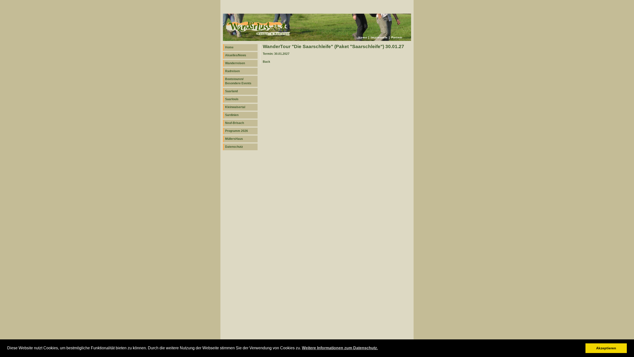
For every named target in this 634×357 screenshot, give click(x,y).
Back (266, 61)
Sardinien (231, 115)
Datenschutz (234, 147)
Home (362, 37)
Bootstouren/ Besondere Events (238, 81)
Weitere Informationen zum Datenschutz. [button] (340, 348)
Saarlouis (231, 99)
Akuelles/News (235, 55)
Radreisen (232, 71)
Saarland (231, 91)
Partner (396, 37)
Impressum (379, 37)
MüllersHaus (234, 139)
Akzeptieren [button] (606, 348)
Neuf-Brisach (234, 123)
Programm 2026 (236, 131)
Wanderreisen (235, 63)
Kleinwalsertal (235, 107)
